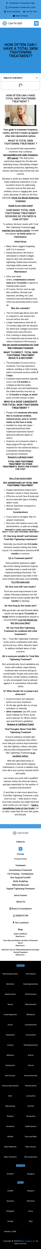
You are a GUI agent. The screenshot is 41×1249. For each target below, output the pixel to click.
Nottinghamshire (31, 1045)
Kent (10, 1096)
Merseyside (10, 1106)
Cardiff (10, 1191)
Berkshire (10, 984)
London (10, 1045)
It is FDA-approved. (20, 582)
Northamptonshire (10, 974)
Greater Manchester (10, 1086)
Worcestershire (30, 1157)
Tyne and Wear (31, 1136)
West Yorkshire (10, 1157)
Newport (30, 1191)
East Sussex (10, 1075)
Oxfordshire (31, 974)
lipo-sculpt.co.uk (28, 1241)
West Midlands (10, 1147)
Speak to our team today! (20, 205)
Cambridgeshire (10, 1014)
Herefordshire (31, 1086)
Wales (20, 1182)
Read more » (20, 936)
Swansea (10, 1201)
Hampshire (10, 1035)
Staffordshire (30, 1126)
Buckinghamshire (30, 984)
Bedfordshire (10, 994)
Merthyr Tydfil (10, 1231)
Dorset (31, 1065)
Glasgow (30, 1174)
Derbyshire (10, 1065)
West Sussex (30, 1147)
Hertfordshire (30, 994)
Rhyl (30, 1221)
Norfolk (31, 1106)
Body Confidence (20, 934)
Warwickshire (30, 1004)
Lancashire (30, 1096)
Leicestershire (31, 1025)
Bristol (30, 1055)
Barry (30, 1211)
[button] (36, 23)
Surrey (10, 1004)
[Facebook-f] (20, 849)
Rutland (10, 1116)
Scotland (20, 1165)
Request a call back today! (20, 457)
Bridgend (10, 1211)
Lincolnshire (31, 1035)
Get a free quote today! (20, 478)
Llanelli (10, 1221)
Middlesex (30, 1014)
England (20, 965)
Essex (10, 1025)
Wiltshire (10, 1055)
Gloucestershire (30, 1075)
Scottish (10, 1174)
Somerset (10, 1126)
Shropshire (30, 1116)
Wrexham (31, 1201)
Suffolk (10, 1136)
